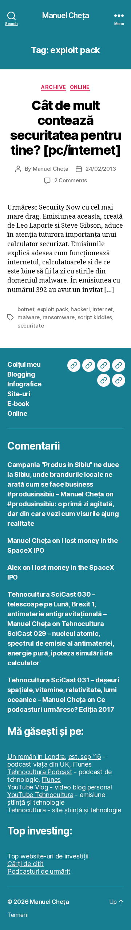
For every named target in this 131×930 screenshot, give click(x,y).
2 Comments (70, 180)
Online (80, 87)
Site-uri (18, 394)
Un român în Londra (36, 756)
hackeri (80, 309)
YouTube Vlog (27, 787)
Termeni (17, 914)
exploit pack (52, 309)
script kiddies (95, 317)
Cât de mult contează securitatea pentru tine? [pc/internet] (65, 127)
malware (28, 317)
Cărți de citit (25, 864)
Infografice (24, 384)
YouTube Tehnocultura (40, 795)
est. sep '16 (84, 756)
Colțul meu (23, 364)
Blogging (21, 374)
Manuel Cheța (65, 15)
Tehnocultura (26, 810)
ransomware (59, 317)
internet (102, 309)
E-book (18, 403)
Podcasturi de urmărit (38, 871)
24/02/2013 (101, 168)
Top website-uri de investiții (47, 856)
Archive (53, 87)
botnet (25, 309)
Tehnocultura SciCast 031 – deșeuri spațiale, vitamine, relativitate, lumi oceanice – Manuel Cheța (63, 689)
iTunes (81, 764)
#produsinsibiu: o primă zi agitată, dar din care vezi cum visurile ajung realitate (63, 513)
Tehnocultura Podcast (39, 772)
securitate (30, 325)
